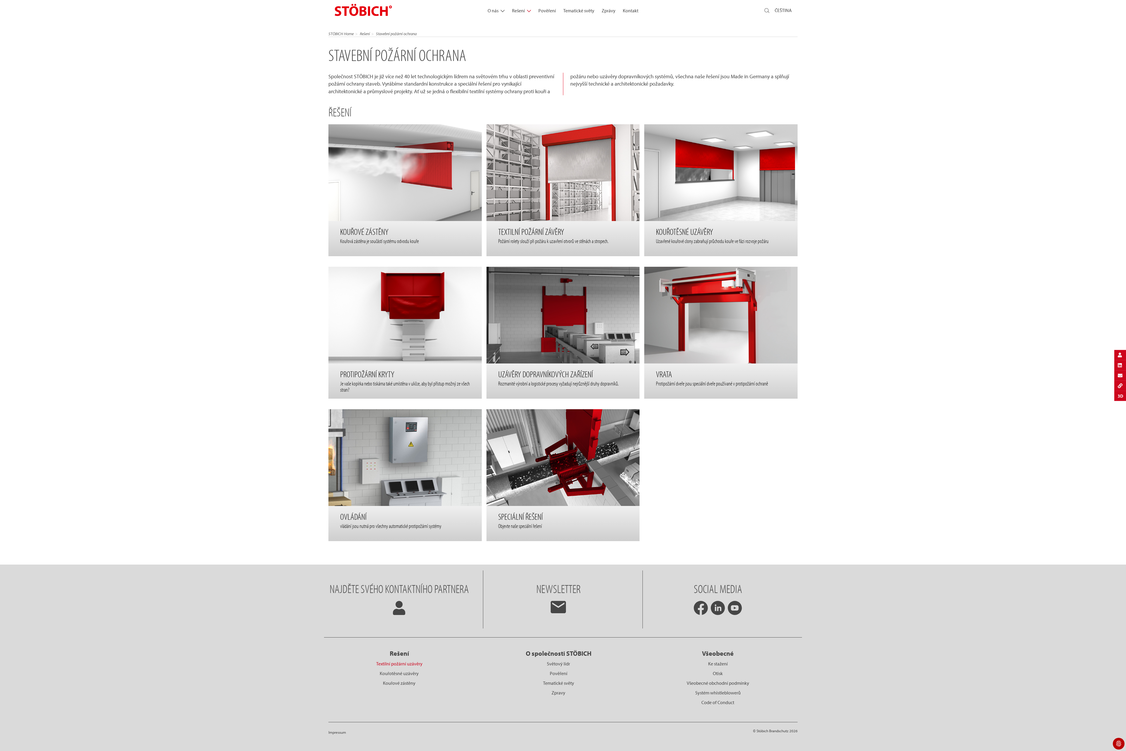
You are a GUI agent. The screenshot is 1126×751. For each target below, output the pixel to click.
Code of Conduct (717, 702)
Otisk (718, 673)
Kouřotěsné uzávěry (399, 673)
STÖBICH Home (341, 33)
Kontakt (630, 10)
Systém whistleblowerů (718, 693)
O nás (493, 10)
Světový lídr (558, 664)
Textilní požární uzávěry (399, 664)
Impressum (337, 732)
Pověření (547, 10)
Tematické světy (578, 10)
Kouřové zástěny (399, 683)
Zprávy (608, 10)
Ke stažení (718, 664)
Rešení (518, 10)
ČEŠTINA (783, 10)
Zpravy (558, 693)
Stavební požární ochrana (396, 33)
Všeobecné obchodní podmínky (718, 683)
